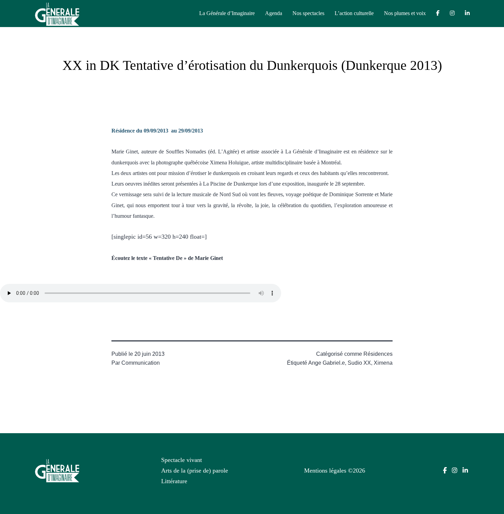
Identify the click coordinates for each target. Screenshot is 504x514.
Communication (140, 363)
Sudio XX (359, 363)
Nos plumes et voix (405, 13)
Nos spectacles (308, 13)
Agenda (273, 13)
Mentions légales (325, 470)
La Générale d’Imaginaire (227, 13)
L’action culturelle (354, 13)
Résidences (378, 354)
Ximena (383, 363)
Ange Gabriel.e (326, 363)
